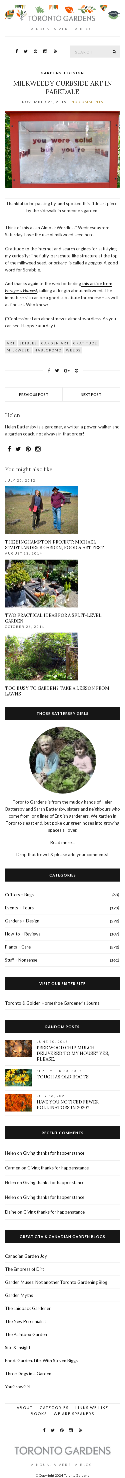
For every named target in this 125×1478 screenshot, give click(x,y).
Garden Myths (19, 1295)
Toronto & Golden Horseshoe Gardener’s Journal (53, 1003)
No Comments (87, 102)
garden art (55, 343)
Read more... (62, 842)
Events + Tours (19, 907)
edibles (28, 343)
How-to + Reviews (22, 933)
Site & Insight (17, 1347)
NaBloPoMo (48, 350)
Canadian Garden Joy (26, 1256)
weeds (73, 350)
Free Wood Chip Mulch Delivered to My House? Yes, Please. (73, 1053)
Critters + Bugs (19, 894)
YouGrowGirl (17, 1386)
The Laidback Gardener (28, 1308)
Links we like (91, 1407)
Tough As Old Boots (63, 1077)
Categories (54, 1407)
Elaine (10, 1212)
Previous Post (33, 394)
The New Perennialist (25, 1321)
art (11, 343)
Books (39, 1413)
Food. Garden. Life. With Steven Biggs (41, 1360)
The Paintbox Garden (26, 1334)
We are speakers (74, 1413)
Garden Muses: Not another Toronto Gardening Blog (56, 1282)
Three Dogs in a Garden (28, 1373)
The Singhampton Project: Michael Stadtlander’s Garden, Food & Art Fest (54, 545)
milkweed (18, 350)
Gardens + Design (62, 73)
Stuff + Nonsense (21, 960)
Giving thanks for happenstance (53, 1153)
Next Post (91, 394)
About (25, 1407)
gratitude (85, 343)
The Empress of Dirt (24, 1269)
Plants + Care (18, 947)
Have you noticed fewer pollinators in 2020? (68, 1105)
